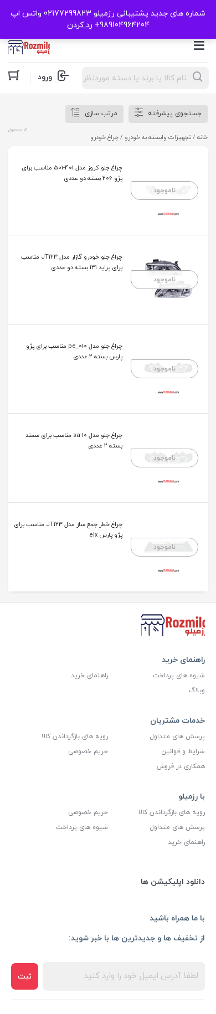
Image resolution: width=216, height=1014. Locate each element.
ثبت (25, 976)
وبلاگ (197, 690)
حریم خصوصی (88, 751)
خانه (202, 137)
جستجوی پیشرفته (175, 113)
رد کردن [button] (79, 25)
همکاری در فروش (181, 766)
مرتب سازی (101, 113)
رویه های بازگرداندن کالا (75, 736)
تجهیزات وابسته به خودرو (158, 137)
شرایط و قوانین (183, 751)
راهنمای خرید (89, 675)
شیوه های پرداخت (179, 675)
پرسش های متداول (177, 736)
